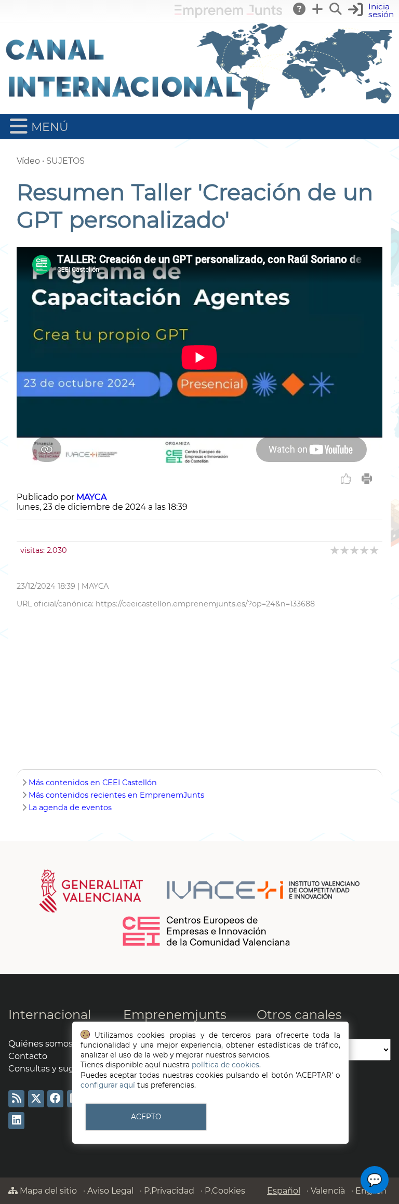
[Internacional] (199, 109)
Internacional (49, 1014)
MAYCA (91, 497)
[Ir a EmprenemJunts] (228, 15)
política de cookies (225, 1065)
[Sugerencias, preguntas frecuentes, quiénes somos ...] (299, 9)
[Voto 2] (345, 550)
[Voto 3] (355, 550)
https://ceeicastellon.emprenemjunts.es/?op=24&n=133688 (205, 603)
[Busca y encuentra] (336, 9)
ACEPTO (146, 1117)
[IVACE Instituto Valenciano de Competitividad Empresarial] (199, 890)
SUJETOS (65, 161)
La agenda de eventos (70, 807)
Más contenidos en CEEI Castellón (93, 782)
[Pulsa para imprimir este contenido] (367, 478)
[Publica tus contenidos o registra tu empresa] (318, 9)
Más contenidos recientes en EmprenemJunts (116, 795)
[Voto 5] (375, 550)
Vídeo (28, 161)
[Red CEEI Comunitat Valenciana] (206, 944)
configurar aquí (108, 1085)
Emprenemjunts (175, 1014)
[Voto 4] (365, 550)
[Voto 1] (335, 550)
